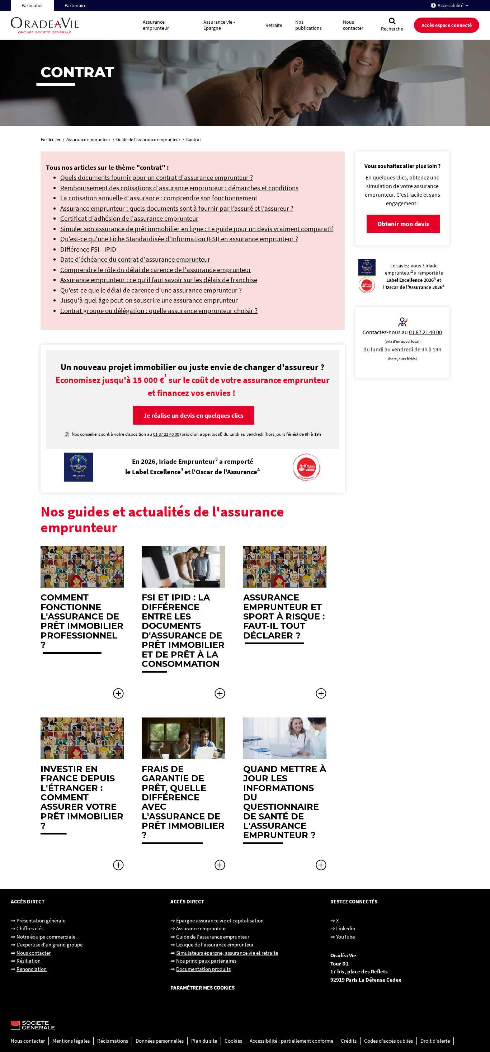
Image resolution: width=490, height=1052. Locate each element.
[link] (82, 623)
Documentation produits (203, 968)
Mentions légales (71, 1040)
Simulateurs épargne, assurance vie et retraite (227, 952)
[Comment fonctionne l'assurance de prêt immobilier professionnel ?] (118, 696)
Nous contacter (34, 952)
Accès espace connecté (446, 25)
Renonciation (32, 968)
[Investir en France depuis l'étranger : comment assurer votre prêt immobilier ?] (118, 868)
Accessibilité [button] (450, 5)
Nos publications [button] (308, 25)
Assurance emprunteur (201, 928)
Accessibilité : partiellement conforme (291, 1040)
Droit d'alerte (435, 1040)
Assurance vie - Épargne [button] (219, 25)
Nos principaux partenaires (206, 960)
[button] (193, 415)
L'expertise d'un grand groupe (50, 944)
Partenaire (75, 5)
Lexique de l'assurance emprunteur (215, 944)
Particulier (32, 5)
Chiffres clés (30, 928)
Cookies (233, 1040)
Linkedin (345, 928)
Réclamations (112, 1040)
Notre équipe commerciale (46, 936)
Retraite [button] (273, 25)
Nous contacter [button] (353, 25)
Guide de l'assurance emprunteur (212, 936)
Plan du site (204, 1040)
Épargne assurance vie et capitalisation (220, 920)
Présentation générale (41, 920)
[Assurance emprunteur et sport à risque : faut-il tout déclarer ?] (321, 696)
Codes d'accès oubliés (388, 1040)
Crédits (349, 1040)
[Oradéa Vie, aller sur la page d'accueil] (73, 25)
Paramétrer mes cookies (202, 987)
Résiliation (29, 960)
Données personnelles (160, 1040)
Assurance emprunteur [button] (156, 25)
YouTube (345, 936)
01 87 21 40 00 (425, 332)
